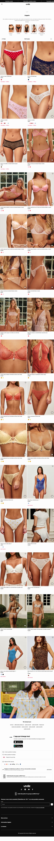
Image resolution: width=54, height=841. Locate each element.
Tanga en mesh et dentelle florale (34, 587)
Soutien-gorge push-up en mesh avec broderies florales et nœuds (39, 207)
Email (2, 801)
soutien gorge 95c (28, 724)
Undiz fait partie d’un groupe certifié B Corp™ (16, 775)
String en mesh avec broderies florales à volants (36, 163)
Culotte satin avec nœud (32, 543)
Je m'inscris (49, 769)
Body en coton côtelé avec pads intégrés (8, 671)
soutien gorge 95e (25, 726)
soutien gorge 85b (32, 726)
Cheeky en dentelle (4, 120)
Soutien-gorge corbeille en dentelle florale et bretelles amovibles (39, 629)
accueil (27, 11)
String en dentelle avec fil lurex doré (34, 416)
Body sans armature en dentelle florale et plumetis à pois (38, 332)
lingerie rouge (41, 724)
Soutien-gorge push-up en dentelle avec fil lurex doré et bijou (11, 416)
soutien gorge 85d (39, 726)
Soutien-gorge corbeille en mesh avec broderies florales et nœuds (12, 207)
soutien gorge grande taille (16, 726)
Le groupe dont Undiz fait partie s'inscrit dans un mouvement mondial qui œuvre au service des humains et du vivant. (26, 776)
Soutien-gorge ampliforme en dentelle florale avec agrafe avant (12, 587)
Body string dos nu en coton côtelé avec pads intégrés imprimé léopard (40, 671)
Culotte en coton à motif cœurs (6, 76)
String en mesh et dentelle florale (6, 629)
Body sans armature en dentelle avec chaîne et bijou (37, 374)
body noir (11, 724)
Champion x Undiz (9, 1)
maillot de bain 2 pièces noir (19, 724)
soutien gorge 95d (35, 724)
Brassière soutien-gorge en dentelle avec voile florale (10, 332)
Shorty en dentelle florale (32, 76)
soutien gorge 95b (27, 728)
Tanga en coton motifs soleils (6, 543)
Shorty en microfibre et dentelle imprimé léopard (9, 163)
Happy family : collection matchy (29, 1)
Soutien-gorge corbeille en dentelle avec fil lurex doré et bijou (11, 374)
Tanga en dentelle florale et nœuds (34, 290)
